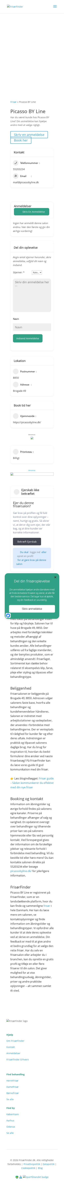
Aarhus (10, 1120)
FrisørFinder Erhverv (17, 1059)
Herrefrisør (12, 1080)
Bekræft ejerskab (27, 541)
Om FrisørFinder (15, 1040)
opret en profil (25, 556)
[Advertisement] (32, 47)
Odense (10, 1126)
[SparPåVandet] (36, 1176)
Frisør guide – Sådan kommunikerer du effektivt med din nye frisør (32, 783)
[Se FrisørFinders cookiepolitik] (21, 1176)
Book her (21, 140)
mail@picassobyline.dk (26, 182)
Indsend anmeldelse (27, 338)
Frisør (13, 101)
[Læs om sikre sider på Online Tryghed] (17, 1176)
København (12, 1114)
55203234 (19, 169)
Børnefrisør (12, 1093)
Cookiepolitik (28, 1168)
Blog (40, 1168)
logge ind (35, 552)
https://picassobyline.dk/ (27, 422)
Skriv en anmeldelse (29, 134)
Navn (16, 318)
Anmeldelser (13, 1053)
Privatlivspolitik (31, 1164)
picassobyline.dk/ (21, 871)
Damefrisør (12, 1086)
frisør (46, 906)
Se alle (10, 1099)
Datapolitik (48, 1164)
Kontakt (10, 1047)
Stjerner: (18, 272)
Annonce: (32, 470)
